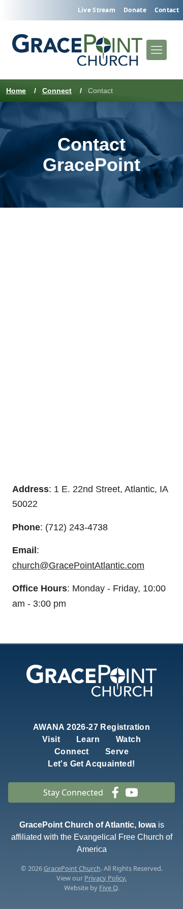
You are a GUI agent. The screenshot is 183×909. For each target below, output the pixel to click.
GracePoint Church (72, 868)
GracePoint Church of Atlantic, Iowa (87, 824)
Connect (57, 91)
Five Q (108, 887)
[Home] (77, 50)
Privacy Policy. (105, 878)
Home (16, 91)
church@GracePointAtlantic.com (78, 565)
